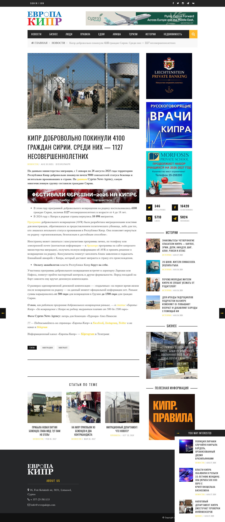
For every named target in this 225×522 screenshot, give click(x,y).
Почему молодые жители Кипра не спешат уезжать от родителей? (178, 283)
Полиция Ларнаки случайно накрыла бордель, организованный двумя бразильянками (206, 450)
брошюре (92, 245)
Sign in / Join (37, 3)
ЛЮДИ (69, 34)
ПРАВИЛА (85, 34)
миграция (47, 347)
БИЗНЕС (198, 516)
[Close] (178, 433)
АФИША (117, 34)
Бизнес (53, 34)
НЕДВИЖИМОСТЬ (173, 34)
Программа (34, 222)
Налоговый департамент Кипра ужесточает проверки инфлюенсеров (207, 506)
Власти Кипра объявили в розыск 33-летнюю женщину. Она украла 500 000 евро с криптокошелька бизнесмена (207, 480)
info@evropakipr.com (43, 505)
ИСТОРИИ (151, 34)
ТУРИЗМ (133, 34)
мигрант (63, 347)
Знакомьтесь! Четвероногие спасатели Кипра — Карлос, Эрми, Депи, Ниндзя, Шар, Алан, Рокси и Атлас (178, 245)
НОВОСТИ (36, 34)
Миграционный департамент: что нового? (122, 429)
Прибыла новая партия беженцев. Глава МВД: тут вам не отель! (44, 430)
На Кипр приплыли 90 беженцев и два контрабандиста (83, 430)
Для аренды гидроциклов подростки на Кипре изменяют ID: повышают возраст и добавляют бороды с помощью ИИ (179, 304)
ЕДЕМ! (101, 34)
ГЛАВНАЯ (41, 43)
